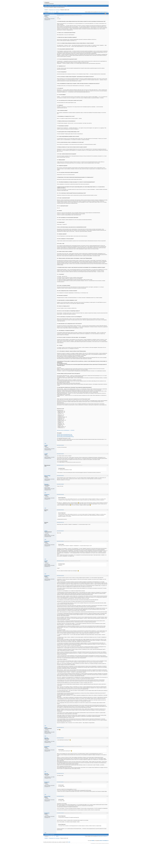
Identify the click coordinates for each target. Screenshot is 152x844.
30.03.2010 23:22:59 (60, 575)
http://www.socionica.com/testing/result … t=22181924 (65, 430)
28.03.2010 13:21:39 (60, 560)
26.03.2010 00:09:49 (60, 445)
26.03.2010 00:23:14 (60, 465)
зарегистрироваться (104, 836)
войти (98, 836)
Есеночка (46, 484)
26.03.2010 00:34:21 (60, 475)
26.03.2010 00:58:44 (60, 541)
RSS (107, 13)
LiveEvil (46, 445)
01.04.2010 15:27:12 (60, 773)
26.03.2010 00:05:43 (60, 15)
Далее (57, 836)
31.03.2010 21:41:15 (60, 746)
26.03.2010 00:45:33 (60, 509)
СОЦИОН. (47, 2)
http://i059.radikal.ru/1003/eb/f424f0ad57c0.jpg (64, 434)
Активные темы (50, 5)
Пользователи (56, 5)
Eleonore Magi (47, 475)
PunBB (93, 840)
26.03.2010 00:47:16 (60, 522)
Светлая (46, 737)
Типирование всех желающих (54, 9)
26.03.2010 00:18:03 (60, 453)
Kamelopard (46, 15)
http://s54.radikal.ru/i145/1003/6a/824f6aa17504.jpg (65, 436)
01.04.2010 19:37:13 (60, 796)
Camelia (46, 560)
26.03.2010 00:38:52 (60, 484)
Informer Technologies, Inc (104, 840)
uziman (45, 530)
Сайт (45, 443)
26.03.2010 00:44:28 (60, 494)
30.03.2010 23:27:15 (60, 727)
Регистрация (62, 5)
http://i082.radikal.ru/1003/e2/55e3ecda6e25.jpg (64, 435)
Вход (66, 5)
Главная (45, 5)
